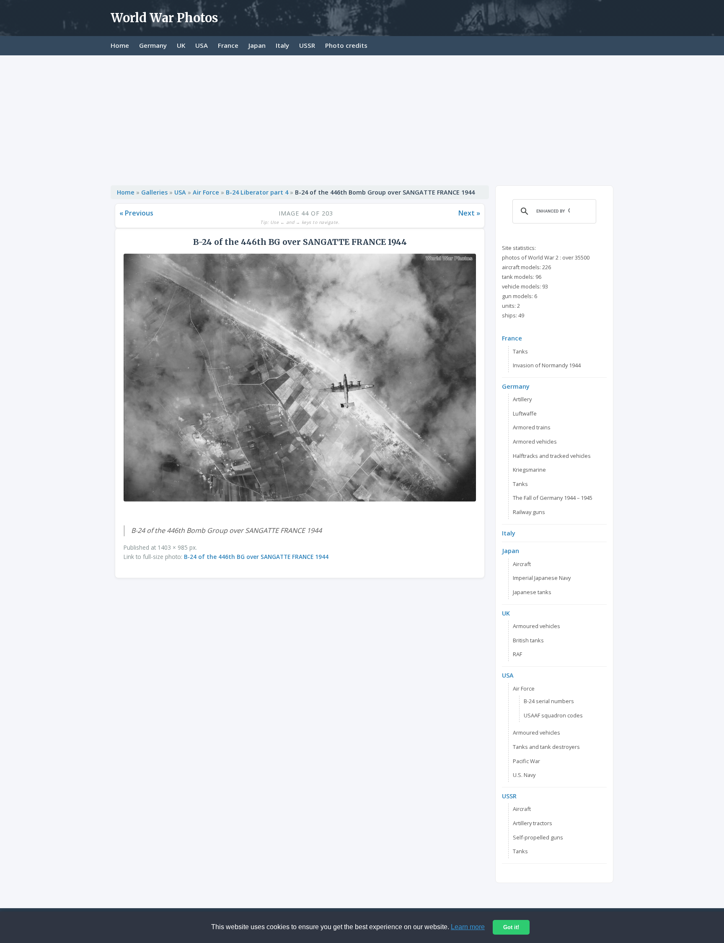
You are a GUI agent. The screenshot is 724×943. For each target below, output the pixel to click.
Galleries (154, 192)
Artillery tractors (532, 823)
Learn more (468, 926)
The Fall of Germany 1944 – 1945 (552, 497)
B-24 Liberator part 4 (257, 192)
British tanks (528, 640)
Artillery (522, 399)
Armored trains (532, 427)
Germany (153, 45)
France (228, 45)
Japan (257, 45)
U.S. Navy (524, 775)
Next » (469, 213)
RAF (517, 654)
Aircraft (522, 564)
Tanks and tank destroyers (546, 747)
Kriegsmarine (529, 469)
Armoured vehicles (536, 626)
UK (181, 45)
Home (120, 45)
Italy (282, 45)
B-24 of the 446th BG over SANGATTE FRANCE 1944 (256, 557)
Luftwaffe (525, 413)
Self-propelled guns (538, 837)
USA (201, 45)
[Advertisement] (362, 118)
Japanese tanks (532, 592)
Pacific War (526, 761)
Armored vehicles (535, 441)
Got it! (511, 927)
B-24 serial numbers (549, 701)
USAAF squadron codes (553, 715)
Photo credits (346, 45)
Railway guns (529, 512)
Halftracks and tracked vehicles (552, 456)
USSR (307, 45)
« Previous (136, 213)
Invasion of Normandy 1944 (547, 365)
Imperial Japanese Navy (542, 578)
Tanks (520, 351)
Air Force (206, 192)
